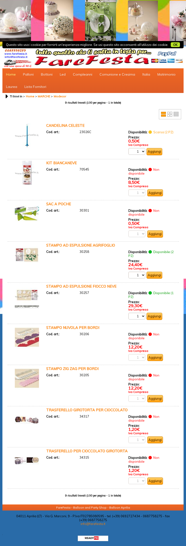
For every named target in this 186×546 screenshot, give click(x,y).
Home (11, 74)
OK (175, 45)
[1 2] (136, 151)
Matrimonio (166, 74)
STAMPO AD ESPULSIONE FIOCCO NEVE (81, 286)
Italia (146, 74)
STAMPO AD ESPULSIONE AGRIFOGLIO (80, 245)
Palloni (28, 74)
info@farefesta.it (93, 524)
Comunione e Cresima (117, 74)
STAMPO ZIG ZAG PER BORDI (72, 368)
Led (63, 74)
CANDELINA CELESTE (65, 125)
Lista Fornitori (35, 87)
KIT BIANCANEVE (61, 163)
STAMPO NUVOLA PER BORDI (72, 327)
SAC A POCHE (58, 204)
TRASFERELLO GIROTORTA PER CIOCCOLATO (87, 410)
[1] (136, 316)
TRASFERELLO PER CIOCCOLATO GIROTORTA (87, 451)
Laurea (11, 87)
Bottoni (47, 74)
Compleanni (82, 74)
